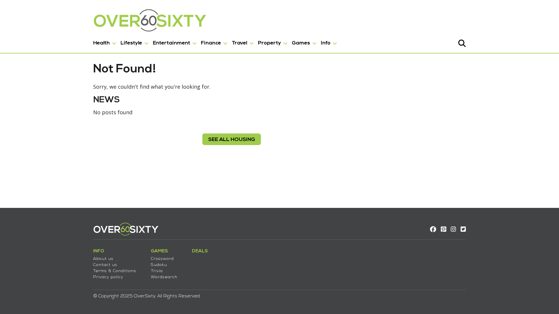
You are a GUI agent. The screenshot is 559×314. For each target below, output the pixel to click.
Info (325, 43)
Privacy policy (108, 277)
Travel (239, 43)
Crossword (162, 259)
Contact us (105, 265)
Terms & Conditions (114, 271)
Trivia (157, 271)
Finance (211, 43)
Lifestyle (131, 43)
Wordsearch (164, 277)
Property (269, 43)
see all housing (231, 139)
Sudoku (159, 265)
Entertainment (171, 43)
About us (103, 259)
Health (101, 43)
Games (301, 43)
